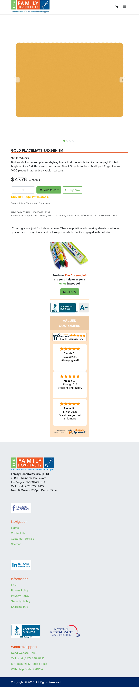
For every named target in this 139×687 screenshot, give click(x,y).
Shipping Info (19, 606)
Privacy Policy (20, 596)
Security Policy (20, 601)
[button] (17, 80)
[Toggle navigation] (124, 6)
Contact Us (18, 533)
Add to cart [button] (50, 190)
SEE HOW (69, 292)
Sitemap (16, 544)
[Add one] (31, 190)
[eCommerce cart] (116, 6)
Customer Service (22, 538)
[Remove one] (15, 190)
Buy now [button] (74, 190)
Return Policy (19, 590)
